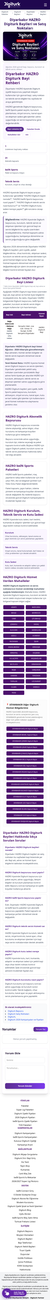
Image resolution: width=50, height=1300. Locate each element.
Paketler (25, 1106)
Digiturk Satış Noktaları (18, 1014)
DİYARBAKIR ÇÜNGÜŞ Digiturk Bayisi (25, 753)
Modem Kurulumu (25, 1202)
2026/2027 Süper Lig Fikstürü (25, 1181)
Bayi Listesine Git (15, 129)
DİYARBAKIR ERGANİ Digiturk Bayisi (25, 772)
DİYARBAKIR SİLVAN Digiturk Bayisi (25, 809)
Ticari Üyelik (25, 1250)
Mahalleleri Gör (14, 135)
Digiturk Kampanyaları (25, 1133)
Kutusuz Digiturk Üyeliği (25, 1141)
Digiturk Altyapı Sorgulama (25, 1154)
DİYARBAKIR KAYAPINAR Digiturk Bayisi (25, 784)
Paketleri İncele (33, 129)
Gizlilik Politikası (25, 1258)
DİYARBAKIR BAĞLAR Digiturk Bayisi (25, 729)
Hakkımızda (25, 1269)
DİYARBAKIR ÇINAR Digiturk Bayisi (25, 747)
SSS (26, 135)
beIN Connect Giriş (25, 1191)
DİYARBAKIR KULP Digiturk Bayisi (25, 797)
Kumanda (25, 1169)
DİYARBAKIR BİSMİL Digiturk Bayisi (25, 735)
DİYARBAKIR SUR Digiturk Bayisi (25, 815)
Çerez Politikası (25, 1262)
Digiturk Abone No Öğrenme (25, 1198)
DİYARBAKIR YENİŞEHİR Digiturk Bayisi (25, 821)
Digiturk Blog (25, 1210)
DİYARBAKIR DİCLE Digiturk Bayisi (25, 759)
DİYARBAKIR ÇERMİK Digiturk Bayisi (25, 741)
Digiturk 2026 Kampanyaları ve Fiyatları (26, 1019)
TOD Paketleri (25, 1125)
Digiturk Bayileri (25, 1239)
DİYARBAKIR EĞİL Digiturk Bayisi (25, 766)
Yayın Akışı (25, 1166)
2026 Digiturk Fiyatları (25, 1117)
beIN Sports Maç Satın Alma (25, 1217)
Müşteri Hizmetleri (25, 1235)
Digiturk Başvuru (15, 1011)
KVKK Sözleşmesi (25, 1265)
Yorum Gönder (25, 1086)
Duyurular (25, 1254)
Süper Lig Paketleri (25, 1109)
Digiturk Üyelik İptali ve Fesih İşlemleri (25, 1206)
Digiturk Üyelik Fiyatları (25, 1113)
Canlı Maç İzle (25, 1173)
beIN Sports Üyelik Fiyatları (25, 1121)
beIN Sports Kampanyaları (25, 1137)
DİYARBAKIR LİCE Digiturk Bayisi (25, 803)
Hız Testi (25, 1162)
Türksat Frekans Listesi (25, 1221)
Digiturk (11, 1016)
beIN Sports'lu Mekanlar (25, 1177)
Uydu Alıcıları (25, 1214)
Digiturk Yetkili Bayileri (25, 1246)
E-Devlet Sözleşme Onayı (25, 1194)
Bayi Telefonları (25, 1242)
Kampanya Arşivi (25, 1144)
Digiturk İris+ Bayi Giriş (25, 1158)
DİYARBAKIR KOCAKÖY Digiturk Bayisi (25, 790)
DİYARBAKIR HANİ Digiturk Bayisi (25, 778)
